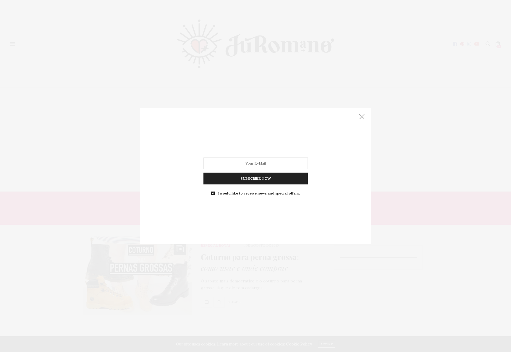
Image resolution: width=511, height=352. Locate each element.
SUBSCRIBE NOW (255, 178)
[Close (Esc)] (362, 117)
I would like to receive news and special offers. (259, 193)
